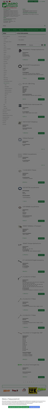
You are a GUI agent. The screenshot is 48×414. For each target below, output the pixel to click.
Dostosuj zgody (25, 407)
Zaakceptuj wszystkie (34, 407)
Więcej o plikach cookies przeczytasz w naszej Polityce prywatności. (14, 404)
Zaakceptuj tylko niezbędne (14, 407)
